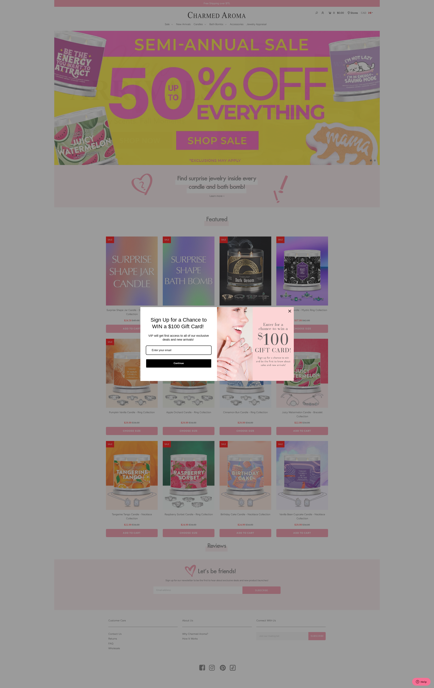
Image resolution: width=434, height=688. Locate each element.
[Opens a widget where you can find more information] (421, 682)
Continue (179, 363)
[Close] (290, 311)
